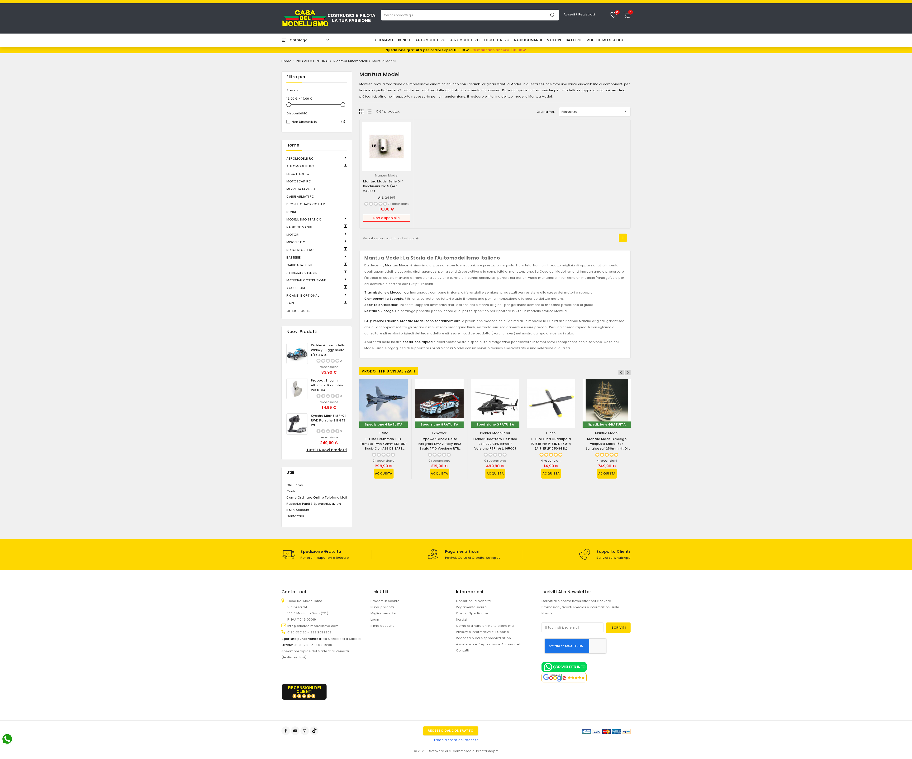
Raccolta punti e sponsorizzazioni (314, 503)
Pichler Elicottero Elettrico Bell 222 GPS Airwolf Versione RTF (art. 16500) (495, 444)
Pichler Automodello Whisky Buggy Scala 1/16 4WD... (328, 350)
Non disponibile (318, 121)
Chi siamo (384, 40)
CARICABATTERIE (299, 265)
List (369, 111)
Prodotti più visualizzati (388, 371)
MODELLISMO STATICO (605, 40)
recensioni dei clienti (304, 690)
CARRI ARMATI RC (300, 196)
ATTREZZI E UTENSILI (302, 272)
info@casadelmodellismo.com (312, 626)
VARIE (291, 303)
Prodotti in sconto (384, 601)
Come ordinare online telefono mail (316, 497)
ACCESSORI (295, 288)
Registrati (586, 14)
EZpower (439, 433)
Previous (621, 372)
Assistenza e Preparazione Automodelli (489, 644)
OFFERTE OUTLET (299, 310)
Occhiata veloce (406, 130)
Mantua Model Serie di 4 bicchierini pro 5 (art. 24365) (383, 186)
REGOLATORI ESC (300, 250)
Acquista (383, 473)
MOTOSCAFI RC (298, 181)
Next (628, 372)
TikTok (314, 730)
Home (292, 145)
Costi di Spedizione (472, 613)
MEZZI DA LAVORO (300, 189)
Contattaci (295, 516)
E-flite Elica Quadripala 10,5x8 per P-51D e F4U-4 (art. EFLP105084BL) (551, 444)
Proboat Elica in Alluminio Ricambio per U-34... (327, 385)
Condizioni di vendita (473, 601)
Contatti (292, 491)
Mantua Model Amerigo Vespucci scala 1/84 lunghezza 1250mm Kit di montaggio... (607, 446)
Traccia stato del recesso (456, 740)
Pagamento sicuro (471, 607)
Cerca (552, 15)
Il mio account (297, 510)
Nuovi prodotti (382, 607)
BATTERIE (573, 40)
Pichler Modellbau (495, 433)
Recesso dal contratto (451, 730)
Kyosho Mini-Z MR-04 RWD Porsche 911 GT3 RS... (329, 420)
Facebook (286, 730)
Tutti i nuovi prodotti (326, 449)
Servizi (461, 619)
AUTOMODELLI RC (430, 40)
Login (374, 619)
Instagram (305, 730)
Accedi (570, 14)
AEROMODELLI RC (465, 40)
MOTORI (554, 40)
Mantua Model (387, 175)
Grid (362, 111)
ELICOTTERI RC (496, 40)
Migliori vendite (383, 613)
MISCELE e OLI (297, 242)
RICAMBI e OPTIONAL (302, 295)
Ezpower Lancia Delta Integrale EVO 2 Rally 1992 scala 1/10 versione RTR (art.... (439, 446)
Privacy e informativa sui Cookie (482, 632)
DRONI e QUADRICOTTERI (306, 204)
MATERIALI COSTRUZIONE (306, 280)
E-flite (384, 433)
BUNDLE (404, 40)
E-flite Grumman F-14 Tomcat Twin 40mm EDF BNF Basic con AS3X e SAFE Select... (383, 446)
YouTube (295, 730)
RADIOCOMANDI (528, 40)
